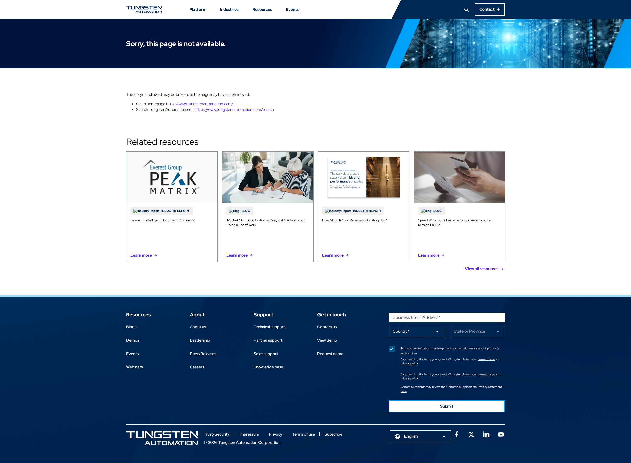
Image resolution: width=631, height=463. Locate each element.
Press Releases (203, 353)
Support (263, 314)
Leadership (200, 340)
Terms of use (303, 434)
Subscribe (333, 434)
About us (198, 326)
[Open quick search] (466, 9)
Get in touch (331, 314)
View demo (327, 340)
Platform (197, 9)
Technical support (269, 326)
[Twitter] (471, 434)
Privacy (275, 434)
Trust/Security (216, 434)
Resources (262, 9)
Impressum (249, 434)
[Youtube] (501, 434)
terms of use (486, 359)
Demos (132, 340)
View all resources (481, 268)
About (197, 314)
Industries (229, 9)
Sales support (266, 353)
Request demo (330, 353)
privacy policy (409, 363)
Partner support (268, 340)
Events (292, 9)
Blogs (131, 326)
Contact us (327, 326)
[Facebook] (456, 434)
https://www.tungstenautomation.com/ (199, 103)
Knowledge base (268, 367)
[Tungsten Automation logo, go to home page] (162, 438)
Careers (197, 367)
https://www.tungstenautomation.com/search (234, 109)
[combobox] (420, 436)
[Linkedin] (486, 434)
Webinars (134, 367)
